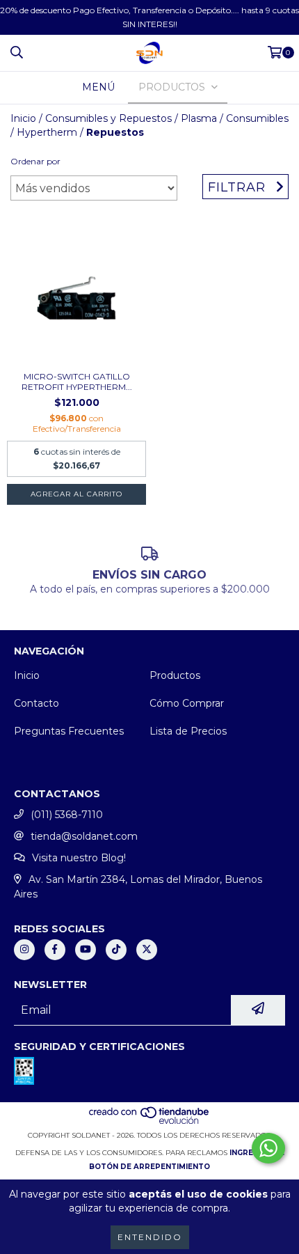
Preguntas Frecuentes (69, 731)
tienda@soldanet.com (84, 836)
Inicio (23, 118)
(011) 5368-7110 (67, 814)
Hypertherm (47, 132)
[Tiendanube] (150, 1121)
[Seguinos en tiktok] (116, 949)
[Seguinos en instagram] (24, 949)
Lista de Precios (188, 731)
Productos (175, 675)
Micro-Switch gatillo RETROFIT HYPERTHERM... (77, 381)
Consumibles (257, 118)
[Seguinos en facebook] (55, 949)
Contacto (36, 703)
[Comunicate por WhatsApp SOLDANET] (268, 1148)
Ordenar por (35, 161)
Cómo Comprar (187, 703)
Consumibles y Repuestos (108, 118)
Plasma (199, 118)
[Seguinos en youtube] (85, 949)
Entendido (150, 1237)
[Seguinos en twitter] (146, 949)
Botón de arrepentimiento (149, 1166)
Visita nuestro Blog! (79, 858)
